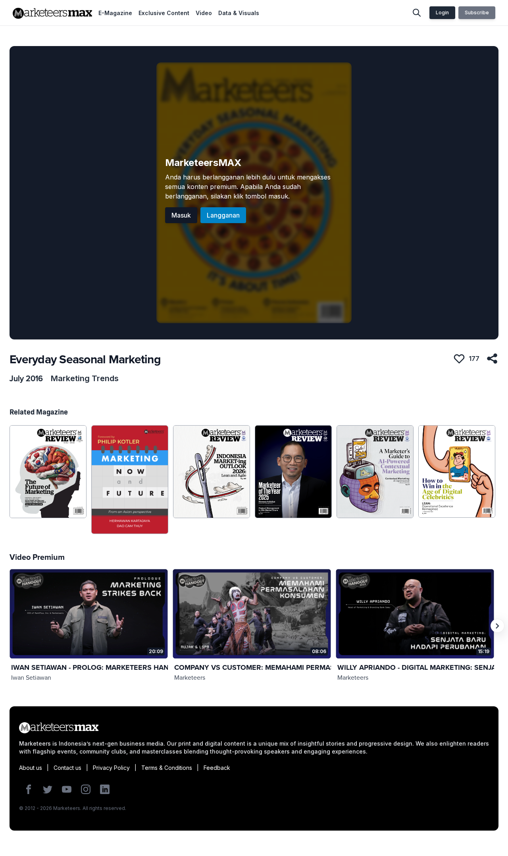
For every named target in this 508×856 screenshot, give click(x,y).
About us (30, 767)
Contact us (67, 767)
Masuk (181, 215)
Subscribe (477, 12)
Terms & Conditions (166, 767)
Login (442, 12)
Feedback (217, 767)
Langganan (223, 215)
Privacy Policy (111, 767)
